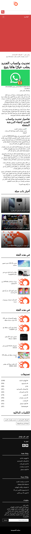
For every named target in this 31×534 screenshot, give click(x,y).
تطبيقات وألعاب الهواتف (21, 487)
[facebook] (26, 445)
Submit (5, 520)
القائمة (26, 17)
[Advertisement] (15, 35)
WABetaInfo (10, 136)
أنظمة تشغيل (23, 403)
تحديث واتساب (23, 397)
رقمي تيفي (27, 54)
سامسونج (24, 383)
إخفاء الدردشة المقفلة (23, 423)
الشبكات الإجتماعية (22, 389)
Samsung (24, 406)
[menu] (3, 16)
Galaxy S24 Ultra (22, 484)
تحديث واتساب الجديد (22, 138)
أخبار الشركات (23, 392)
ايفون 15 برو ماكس (22, 493)
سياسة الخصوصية (15, 530)
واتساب (25, 400)
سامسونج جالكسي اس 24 (20, 490)
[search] (2, 12)
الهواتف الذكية (23, 380)
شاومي (25, 395)
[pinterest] (23, 445)
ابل (26, 386)
